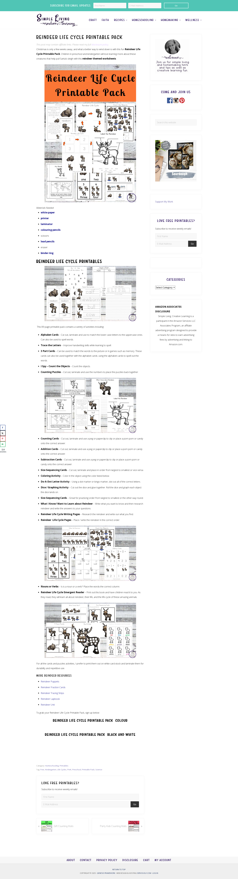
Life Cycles (61, 769)
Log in (155, 873)
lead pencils (47, 241)
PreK (69, 769)
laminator (47, 224)
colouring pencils (50, 229)
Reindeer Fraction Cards (53, 687)
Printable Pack (88, 769)
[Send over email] (3, 444)
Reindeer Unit (48, 704)
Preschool (76, 769)
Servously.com (144, 873)
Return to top (119, 869)
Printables (64, 765)
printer (45, 218)
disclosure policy (100, 44)
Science (98, 769)
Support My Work (164, 201)
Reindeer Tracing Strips (52, 693)
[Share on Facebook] (3, 427)
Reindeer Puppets (50, 681)
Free (42, 769)
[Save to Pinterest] (3, 438)
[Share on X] (3, 433)
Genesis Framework (106, 873)
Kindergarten (50, 769)
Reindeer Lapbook (50, 698)
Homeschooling (52, 765)
